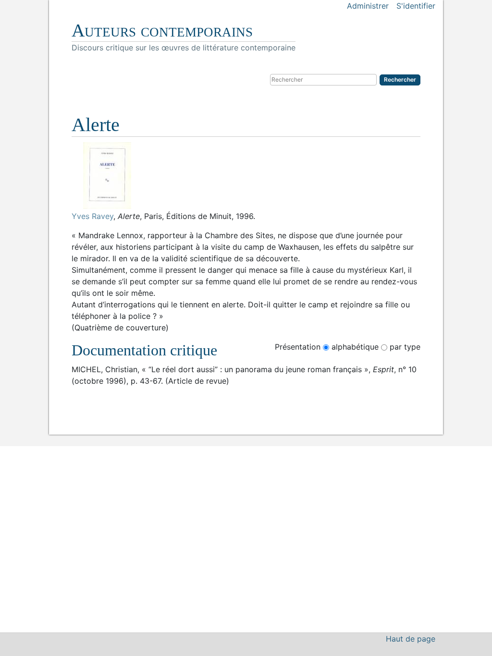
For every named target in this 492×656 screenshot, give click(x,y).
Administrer (368, 6)
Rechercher (400, 79)
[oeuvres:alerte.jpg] (246, 175)
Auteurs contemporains (162, 30)
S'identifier (415, 6)
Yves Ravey (92, 216)
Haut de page (410, 639)
